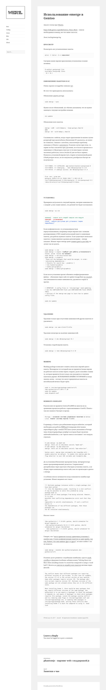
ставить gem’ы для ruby (79, 241)
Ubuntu (60, 25)
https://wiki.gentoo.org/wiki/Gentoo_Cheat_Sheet (61, 30)
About (8, 42)
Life (7, 39)
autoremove (64, 145)
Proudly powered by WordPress (53, 686)
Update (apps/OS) (83, 618)
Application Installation (70, 618)
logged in (56, 638)
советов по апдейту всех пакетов (68, 565)
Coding (8, 30)
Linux (8, 33)
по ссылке (87, 277)
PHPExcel (64, 427)
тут (71, 86)
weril (59, 618)
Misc (7, 36)
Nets (7, 26)
